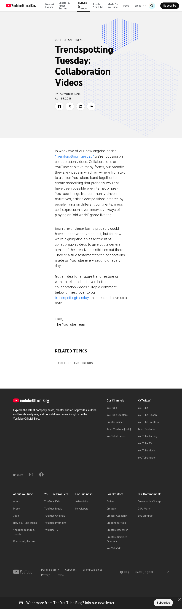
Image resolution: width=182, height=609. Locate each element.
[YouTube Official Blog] (21, 5)
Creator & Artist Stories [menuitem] (64, 5)
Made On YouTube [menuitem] (113, 6)
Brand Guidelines (92, 569)
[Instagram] (31, 474)
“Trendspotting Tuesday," (74, 156)
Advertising (82, 501)
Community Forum (24, 541)
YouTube (112, 407)
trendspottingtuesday (72, 298)
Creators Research (117, 530)
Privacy (45, 575)
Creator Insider (115, 422)
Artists (110, 501)
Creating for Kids (116, 522)
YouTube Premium (55, 522)
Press (16, 508)
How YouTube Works (25, 522)
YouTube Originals (54, 515)
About (16, 501)
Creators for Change (149, 501)
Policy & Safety (50, 569)
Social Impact (145, 515)
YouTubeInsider (147, 457)
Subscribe (169, 5)
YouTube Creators (117, 415)
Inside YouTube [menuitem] (98, 6)
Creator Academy (117, 515)
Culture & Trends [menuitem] (82, 5)
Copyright (70, 569)
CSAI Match (144, 508)
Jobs (16, 515)
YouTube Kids (52, 501)
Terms (60, 575)
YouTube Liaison (116, 436)
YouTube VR (114, 548)
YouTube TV (145, 443)
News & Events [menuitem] (49, 6)
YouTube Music (147, 450)
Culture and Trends (70, 40)
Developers (81, 508)
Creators (112, 508)
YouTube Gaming (148, 436)
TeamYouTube (146, 429)
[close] (179, 599)
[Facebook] (41, 474)
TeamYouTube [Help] (119, 429)
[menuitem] (126, 5)
